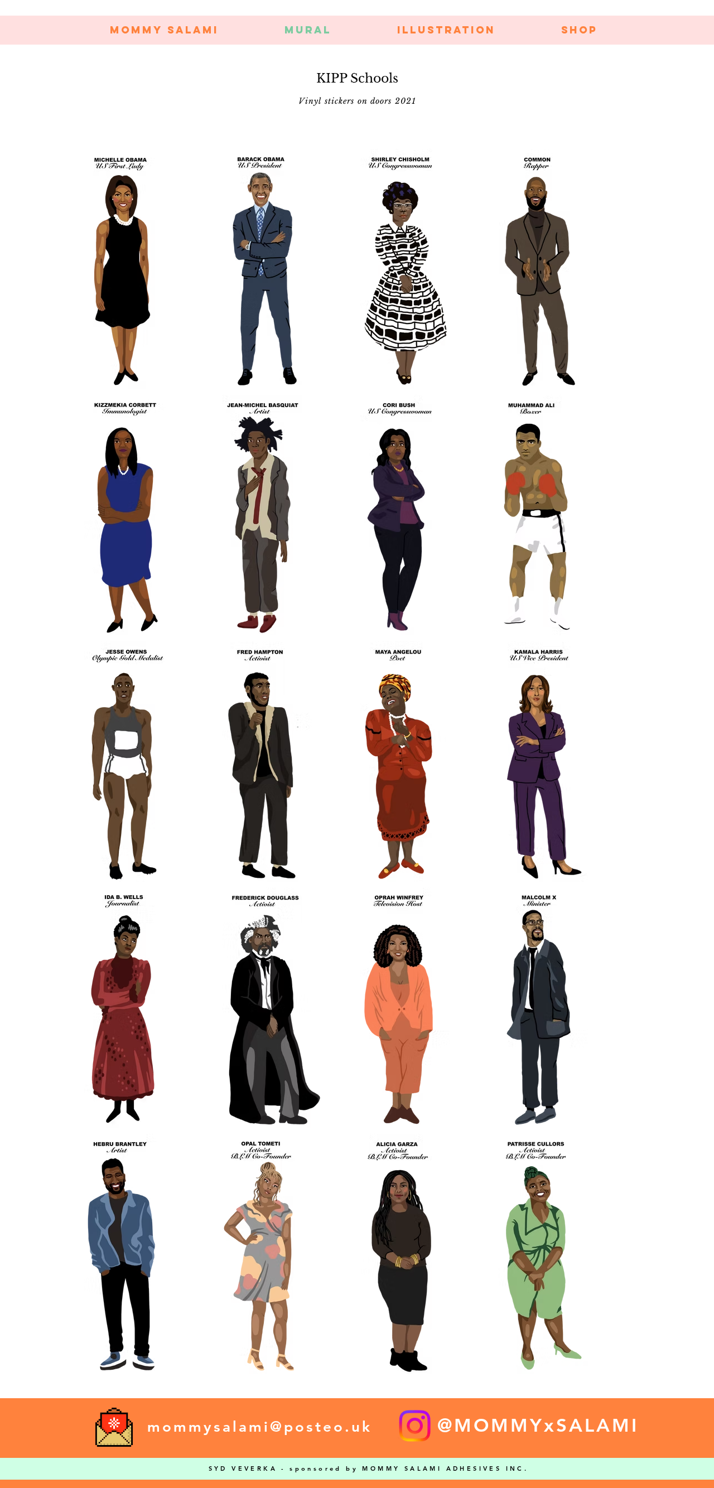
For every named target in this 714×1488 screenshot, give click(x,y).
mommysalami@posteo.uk (259, 1427)
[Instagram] (415, 1426)
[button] (446, 30)
